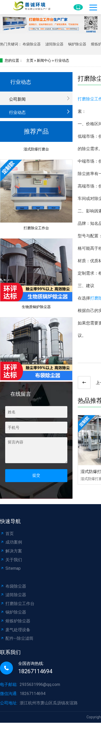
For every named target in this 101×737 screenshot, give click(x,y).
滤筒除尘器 (54, 44)
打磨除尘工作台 (36, 225)
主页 (29, 60)
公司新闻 (17, 99)
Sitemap (13, 568)
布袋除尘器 (32, 44)
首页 (9, 533)
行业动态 (62, 60)
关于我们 (13, 559)
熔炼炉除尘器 (17, 620)
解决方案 (13, 550)
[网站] (28, 7)
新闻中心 (44, 60)
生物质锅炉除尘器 (36, 304)
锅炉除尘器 (77, 44)
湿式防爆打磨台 (36, 146)
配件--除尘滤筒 (19, 638)
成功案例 (13, 542)
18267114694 (32, 693)
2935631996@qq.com (40, 684)
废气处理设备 (17, 629)
